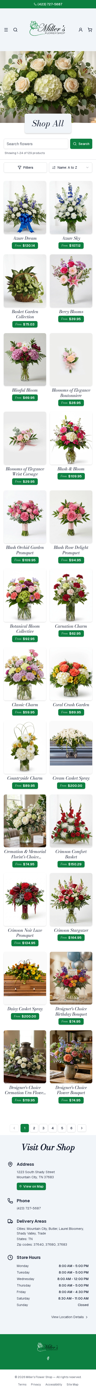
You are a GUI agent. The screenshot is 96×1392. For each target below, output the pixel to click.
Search (84, 144)
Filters (28, 167)
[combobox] (70, 167)
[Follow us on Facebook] (48, 1358)
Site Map (72, 1384)
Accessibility (53, 1384)
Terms (22, 1384)
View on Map (33, 1186)
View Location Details (67, 1317)
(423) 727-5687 (50, 4)
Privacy (36, 1384)
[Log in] (80, 30)
